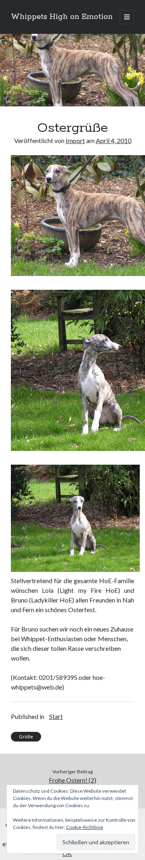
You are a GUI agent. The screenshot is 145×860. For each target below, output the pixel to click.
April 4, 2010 (113, 140)
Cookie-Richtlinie (84, 827)
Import (75, 140)
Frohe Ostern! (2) (72, 780)
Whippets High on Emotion (62, 17)
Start (56, 716)
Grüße (26, 736)
